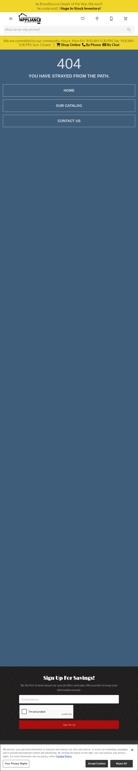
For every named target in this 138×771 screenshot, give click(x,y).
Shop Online (71, 45)
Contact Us (69, 121)
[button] (10, 18)
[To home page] (29, 18)
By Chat (112, 45)
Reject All (121, 763)
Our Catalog (69, 106)
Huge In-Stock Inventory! (81, 8)
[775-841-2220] (111, 18)
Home (69, 90)
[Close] (132, 750)
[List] (82, 18)
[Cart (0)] (125, 18)
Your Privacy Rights (16, 763)
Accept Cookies (97, 763)
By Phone (93, 45)
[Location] (97, 18)
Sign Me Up (69, 724)
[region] (69, 757)
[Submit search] (129, 29)
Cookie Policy (64, 756)
